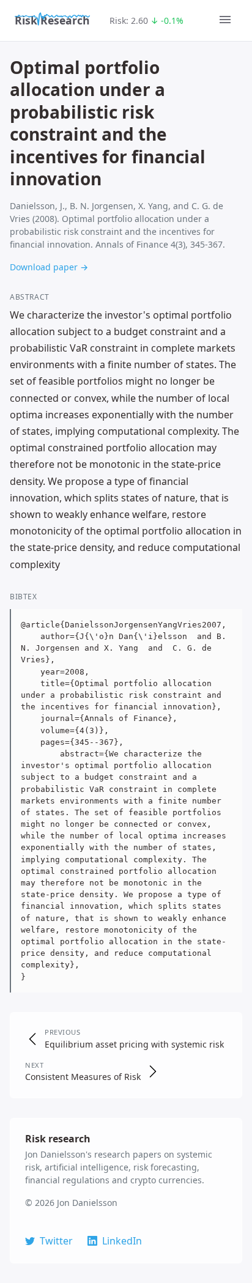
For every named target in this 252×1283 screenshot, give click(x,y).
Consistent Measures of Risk (83, 1076)
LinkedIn (122, 1241)
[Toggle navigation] (225, 20)
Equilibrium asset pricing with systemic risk (134, 1044)
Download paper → (49, 267)
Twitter (56, 1241)
